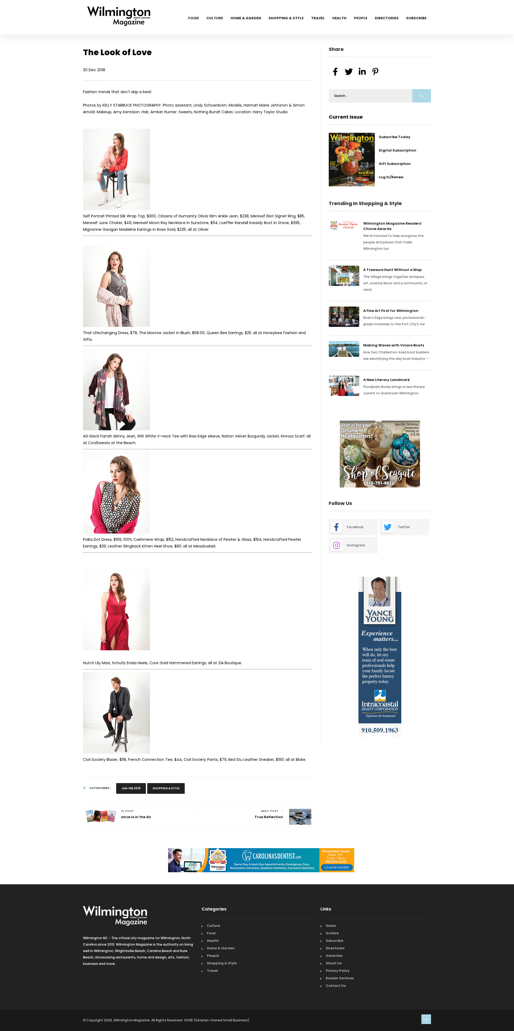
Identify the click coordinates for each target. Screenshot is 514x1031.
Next (435, 455)
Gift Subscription (395, 163)
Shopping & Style (286, 18)
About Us (334, 963)
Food (193, 18)
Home (331, 925)
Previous (316, 455)
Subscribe (416, 18)
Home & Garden (245, 18)
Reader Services (340, 978)
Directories (387, 18)
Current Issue (346, 117)
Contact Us (336, 985)
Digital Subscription (397, 150)
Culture (214, 18)
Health (339, 18)
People (360, 18)
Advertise (334, 955)
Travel (318, 18)
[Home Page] (118, 9)
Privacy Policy (337, 970)
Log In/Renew (391, 177)
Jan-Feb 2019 (131, 788)
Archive (332, 933)
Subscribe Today (394, 136)
